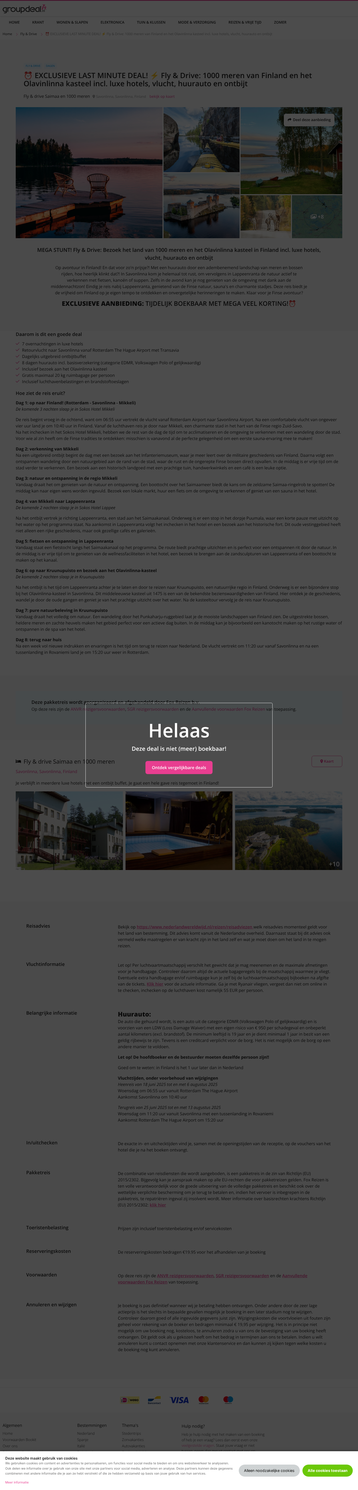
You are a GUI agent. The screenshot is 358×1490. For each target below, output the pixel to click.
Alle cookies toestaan (328, 1470)
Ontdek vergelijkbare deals (179, 767)
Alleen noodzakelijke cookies (269, 1470)
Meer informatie (17, 1482)
